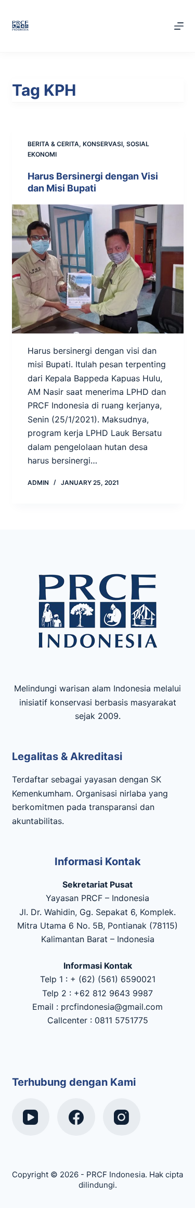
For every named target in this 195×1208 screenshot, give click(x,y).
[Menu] (179, 26)
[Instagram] (122, 1117)
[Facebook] (76, 1117)
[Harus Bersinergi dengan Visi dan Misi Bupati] (98, 268)
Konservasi (103, 144)
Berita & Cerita (53, 144)
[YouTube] (31, 1117)
